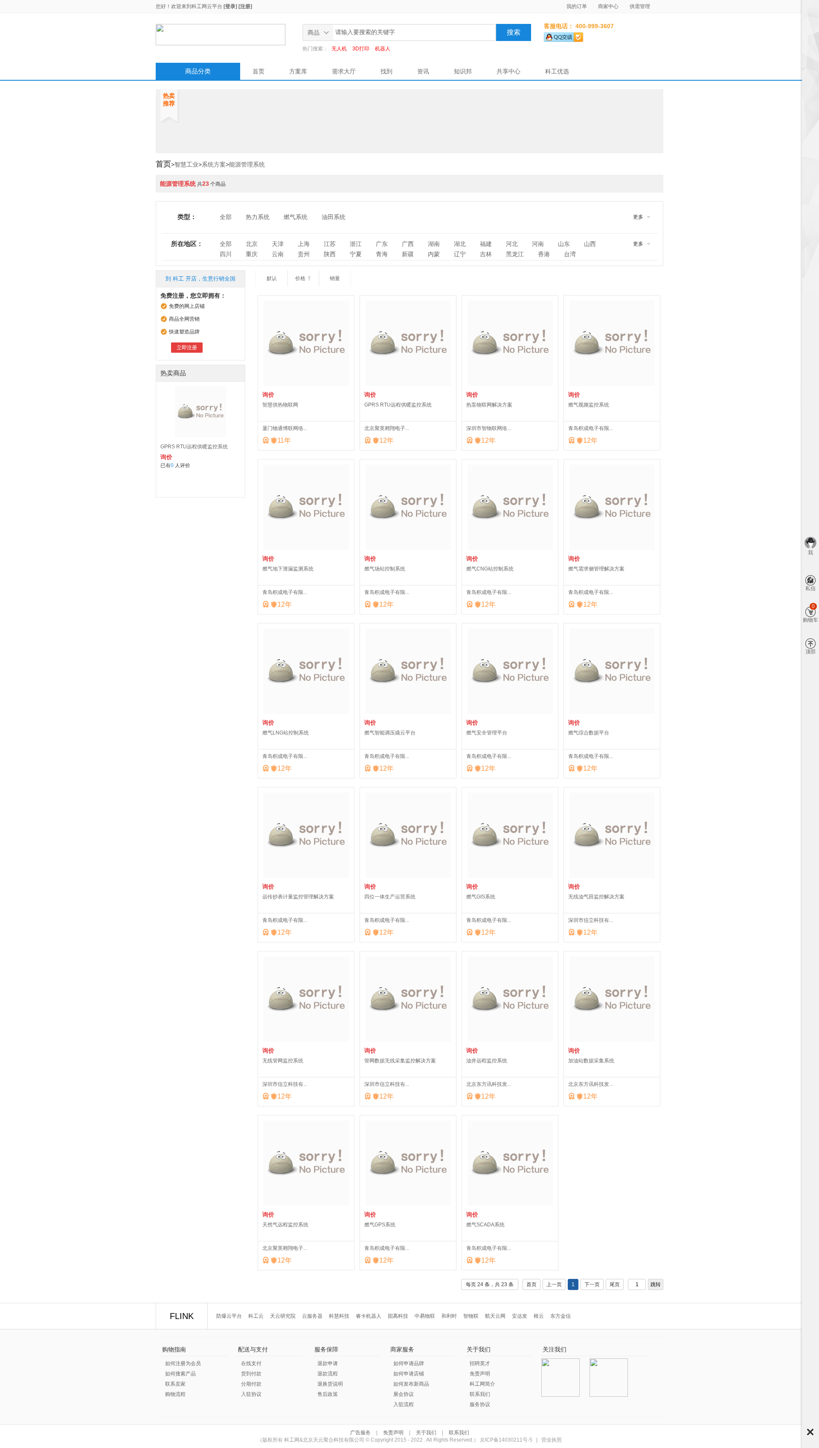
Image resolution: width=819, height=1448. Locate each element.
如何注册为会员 (183, 1363)
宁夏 (356, 254)
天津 (278, 243)
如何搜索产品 (180, 1374)
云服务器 (312, 1316)
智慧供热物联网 (280, 405)
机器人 (382, 49)
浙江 (356, 243)
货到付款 (251, 1374)
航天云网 (495, 1316)
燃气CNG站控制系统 (490, 569)
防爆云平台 (229, 1316)
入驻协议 (251, 1394)
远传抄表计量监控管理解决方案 (298, 897)
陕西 (330, 254)
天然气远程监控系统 (285, 1225)
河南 (538, 243)
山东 (564, 243)
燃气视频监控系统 (588, 405)
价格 (303, 278)
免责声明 (480, 1374)
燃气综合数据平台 (588, 733)
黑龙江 (515, 254)
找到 (386, 71)
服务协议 (480, 1404)
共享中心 (508, 71)
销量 (335, 278)
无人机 (339, 49)
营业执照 (551, 1440)
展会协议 (403, 1394)
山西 (590, 243)
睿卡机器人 (368, 1316)
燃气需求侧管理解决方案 (596, 569)
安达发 (519, 1316)
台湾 (570, 254)
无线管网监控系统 (282, 1061)
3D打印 (360, 49)
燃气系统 (296, 217)
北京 (252, 243)
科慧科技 (339, 1316)
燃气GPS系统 (379, 1225)
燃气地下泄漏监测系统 (288, 569)
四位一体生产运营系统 (389, 897)
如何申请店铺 (408, 1374)
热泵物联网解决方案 (489, 405)
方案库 (298, 71)
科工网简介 (482, 1384)
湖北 (460, 243)
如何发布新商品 (411, 1384)
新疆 (408, 254)
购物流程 (175, 1394)
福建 (486, 243)
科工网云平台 (207, 6)
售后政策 (327, 1394)
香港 (544, 254)
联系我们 (480, 1394)
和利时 (449, 1316)
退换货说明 (330, 1384)
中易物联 (425, 1316)
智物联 (471, 1316)
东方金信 (560, 1316)
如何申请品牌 (408, 1363)
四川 (226, 254)
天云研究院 (283, 1316)
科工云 (256, 1316)
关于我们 (426, 1433)
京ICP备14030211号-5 (506, 1440)
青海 (382, 254)
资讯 (423, 71)
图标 (810, 1432)
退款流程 (327, 1374)
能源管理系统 (247, 164)
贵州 (304, 254)
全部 (226, 217)
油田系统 (334, 217)
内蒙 (434, 254)
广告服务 (361, 1433)
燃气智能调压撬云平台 (389, 733)
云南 (278, 254)
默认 (272, 278)
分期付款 (251, 1384)
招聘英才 (480, 1363)
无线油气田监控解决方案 (596, 897)
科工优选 (557, 71)
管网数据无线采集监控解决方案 (400, 1061)
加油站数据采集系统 (591, 1061)
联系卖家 (175, 1384)
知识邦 (463, 71)
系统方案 (214, 164)
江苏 (330, 243)
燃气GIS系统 (480, 897)
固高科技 (398, 1316)
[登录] (230, 6)
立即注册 (187, 348)
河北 (512, 243)
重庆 (252, 254)
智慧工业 (186, 164)
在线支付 (251, 1363)
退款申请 (327, 1363)
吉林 (486, 254)
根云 (539, 1316)
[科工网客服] (563, 35)
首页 (258, 71)
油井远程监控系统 (486, 1061)
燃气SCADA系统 (485, 1225)
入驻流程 (403, 1404)
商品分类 (198, 71)
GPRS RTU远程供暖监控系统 (194, 447)
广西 (408, 243)
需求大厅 (344, 71)
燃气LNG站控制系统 (285, 733)
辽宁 (460, 254)
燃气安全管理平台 (486, 733)
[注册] (245, 6)
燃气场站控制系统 (384, 569)
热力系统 (258, 217)
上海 (304, 243)
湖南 (434, 243)
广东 (382, 243)
